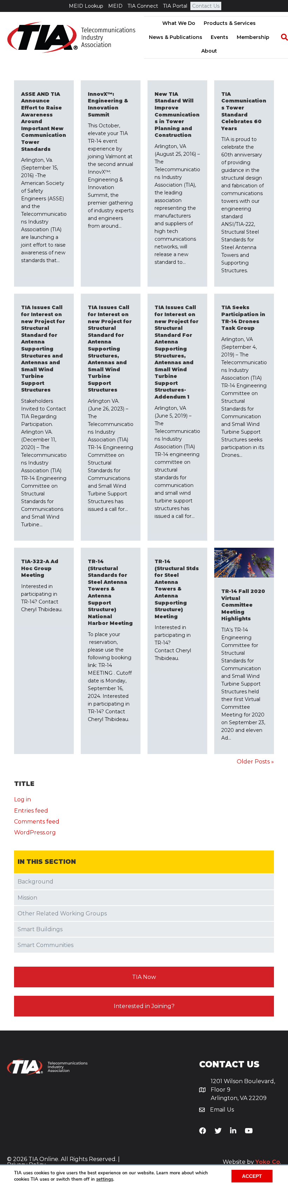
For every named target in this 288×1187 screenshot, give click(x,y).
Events (219, 37)
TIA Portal (175, 6)
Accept (252, 1176)
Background (35, 881)
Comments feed (36, 821)
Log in (22, 799)
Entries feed (31, 810)
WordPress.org (35, 832)
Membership (253, 37)
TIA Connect (142, 6)
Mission (27, 897)
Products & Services (230, 23)
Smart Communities (45, 945)
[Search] (281, 37)
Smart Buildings (40, 929)
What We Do (178, 23)
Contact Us (206, 6)
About (209, 51)
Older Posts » (255, 761)
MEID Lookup (86, 6)
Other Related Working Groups (62, 913)
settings (104, 1179)
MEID (115, 6)
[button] (144, 977)
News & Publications (175, 37)
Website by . (252, 1162)
